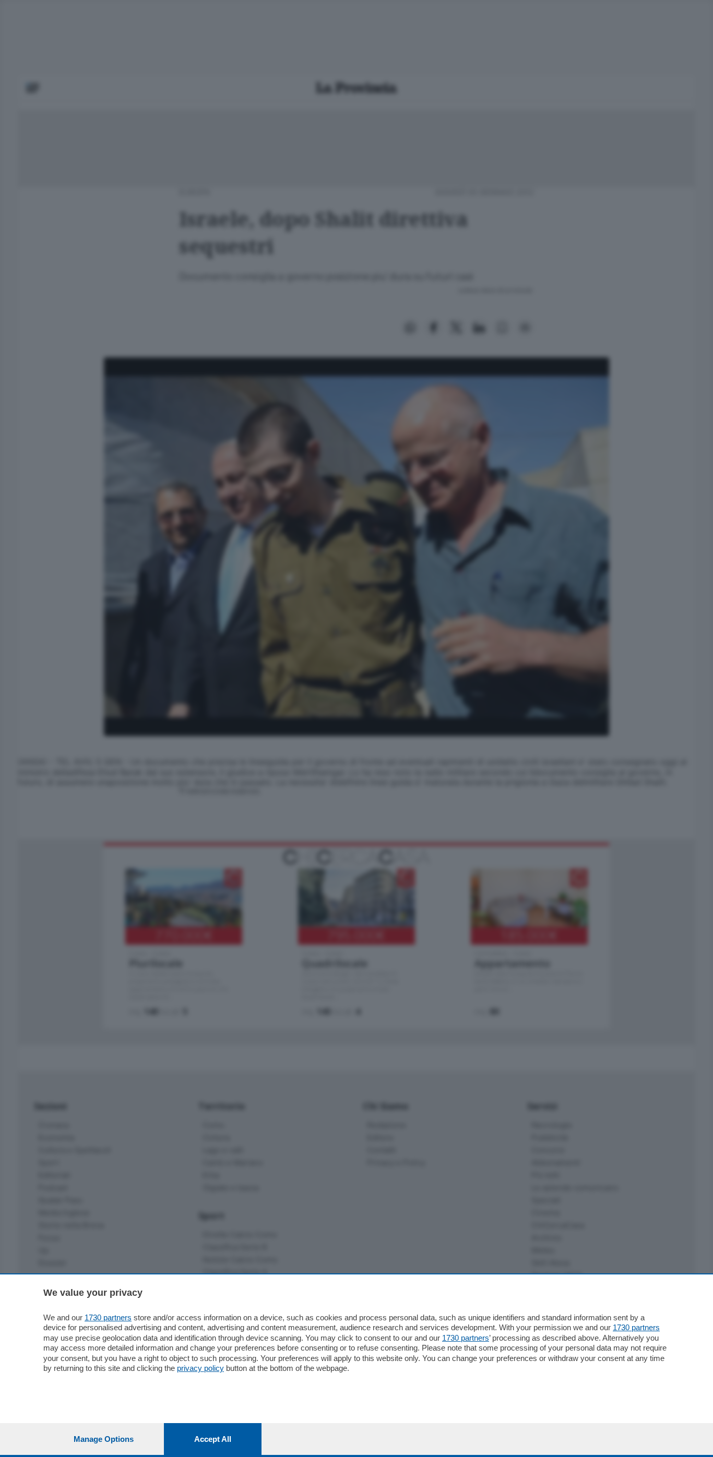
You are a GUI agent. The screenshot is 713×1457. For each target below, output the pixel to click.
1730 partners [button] (108, 1317)
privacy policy (200, 1368)
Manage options (104, 1439)
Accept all (212, 1439)
